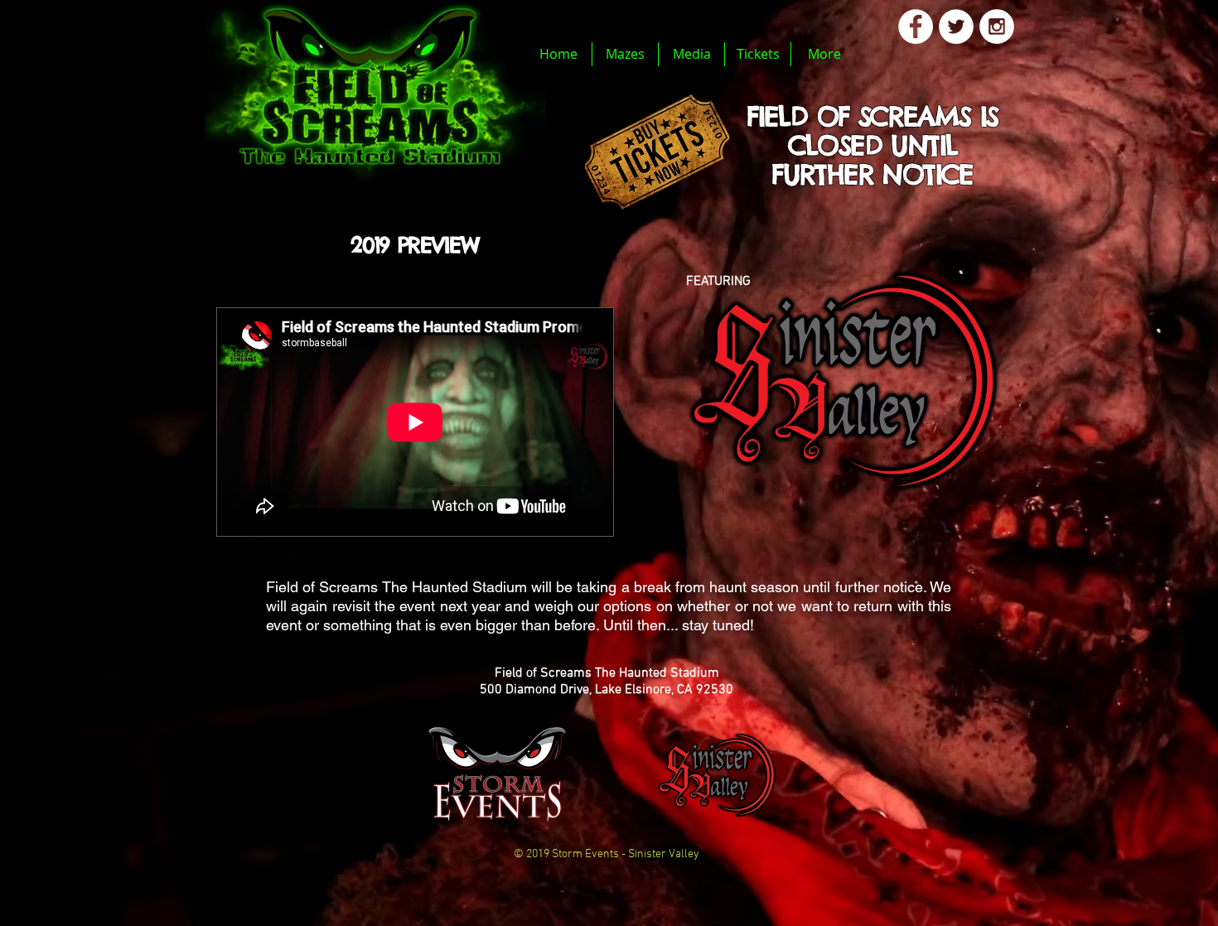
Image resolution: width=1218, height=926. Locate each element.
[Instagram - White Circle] (996, 26)
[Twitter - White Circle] (956, 26)
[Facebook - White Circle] (915, 26)
